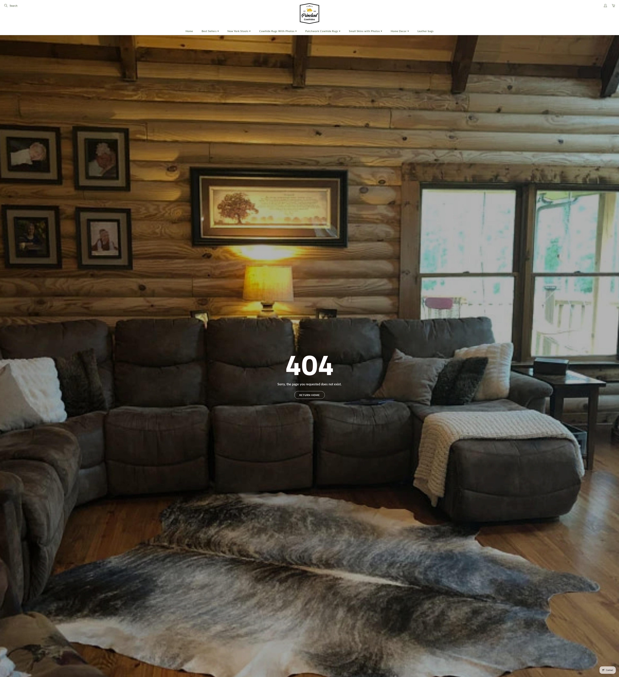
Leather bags (426, 31)
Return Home (309, 394)
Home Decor (399, 31)
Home (189, 31)
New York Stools (238, 31)
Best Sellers (209, 31)
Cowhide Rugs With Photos (277, 31)
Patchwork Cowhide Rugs (322, 31)
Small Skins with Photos (365, 31)
